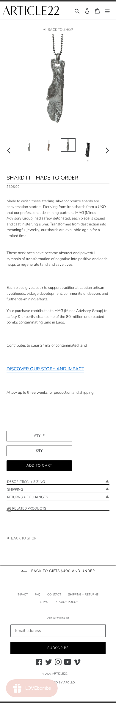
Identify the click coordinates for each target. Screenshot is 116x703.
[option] (29, 145)
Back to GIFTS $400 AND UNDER (62, 571)
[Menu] (107, 10)
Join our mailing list (58, 617)
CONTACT (54, 594)
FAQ (37, 594)
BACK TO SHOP (60, 29)
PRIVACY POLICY (66, 602)
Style (39, 435)
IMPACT (23, 594)
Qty (39, 450)
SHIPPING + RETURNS (83, 594)
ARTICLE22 (60, 674)
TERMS (43, 602)
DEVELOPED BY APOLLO (57, 682)
